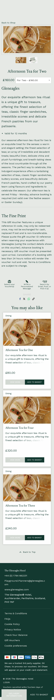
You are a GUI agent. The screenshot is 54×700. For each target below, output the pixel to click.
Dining (8, 315)
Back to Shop (8, 22)
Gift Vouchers (12, 640)
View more (15, 382)
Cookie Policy (12, 624)
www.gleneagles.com (16, 589)
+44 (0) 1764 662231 (15, 575)
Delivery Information (14, 694)
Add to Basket (39, 694)
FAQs (7, 618)
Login (6, 682)
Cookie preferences (15, 645)
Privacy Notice (12, 629)
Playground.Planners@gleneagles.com (24, 582)
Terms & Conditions (15, 613)
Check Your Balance (15, 635)
